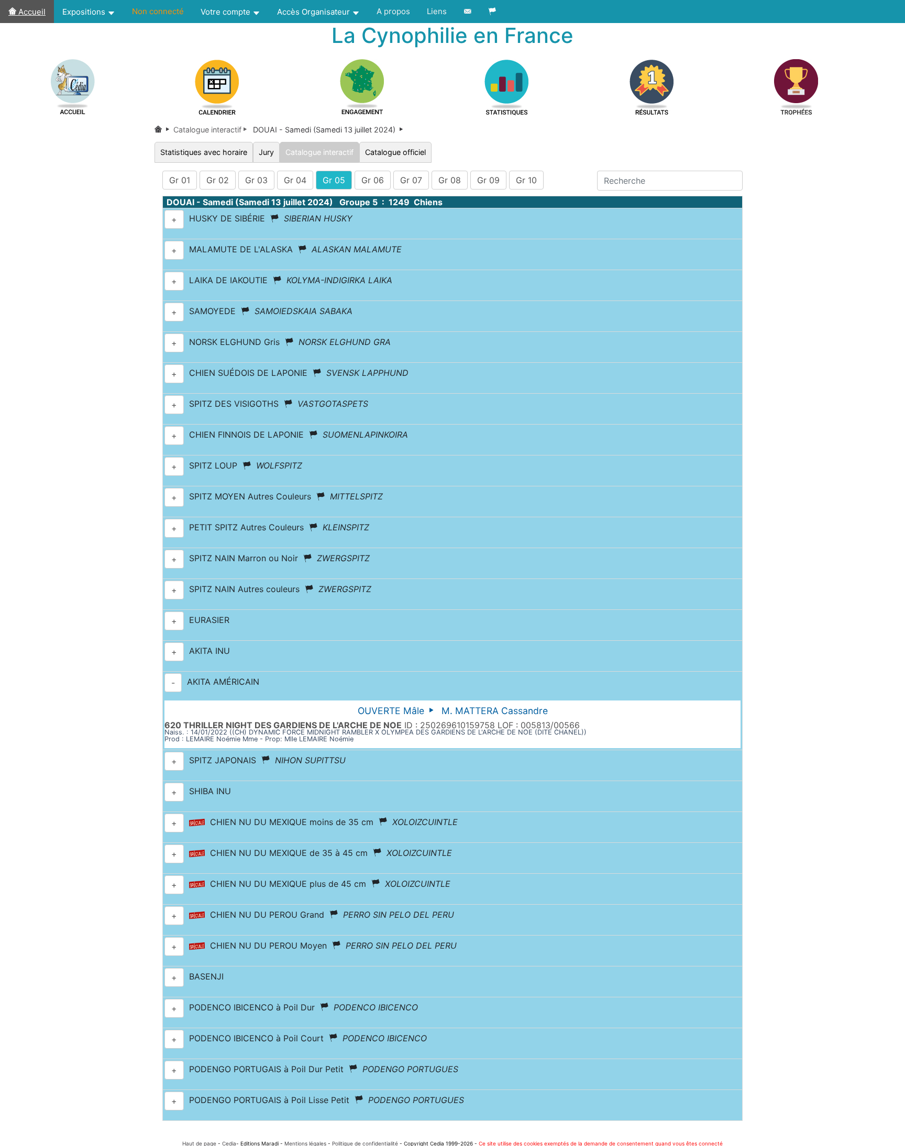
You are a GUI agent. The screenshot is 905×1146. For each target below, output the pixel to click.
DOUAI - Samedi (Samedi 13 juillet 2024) (329, 129)
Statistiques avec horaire (203, 152)
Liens (437, 11)
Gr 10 (526, 180)
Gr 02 (217, 180)
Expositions (84, 12)
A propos (393, 11)
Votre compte (226, 12)
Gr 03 (256, 180)
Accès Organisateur (314, 12)
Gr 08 (449, 180)
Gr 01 (179, 180)
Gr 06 (372, 180)
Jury (266, 152)
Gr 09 (488, 180)
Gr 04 (295, 180)
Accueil (31, 12)
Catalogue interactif (319, 152)
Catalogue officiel (395, 152)
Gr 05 (334, 180)
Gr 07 (411, 180)
